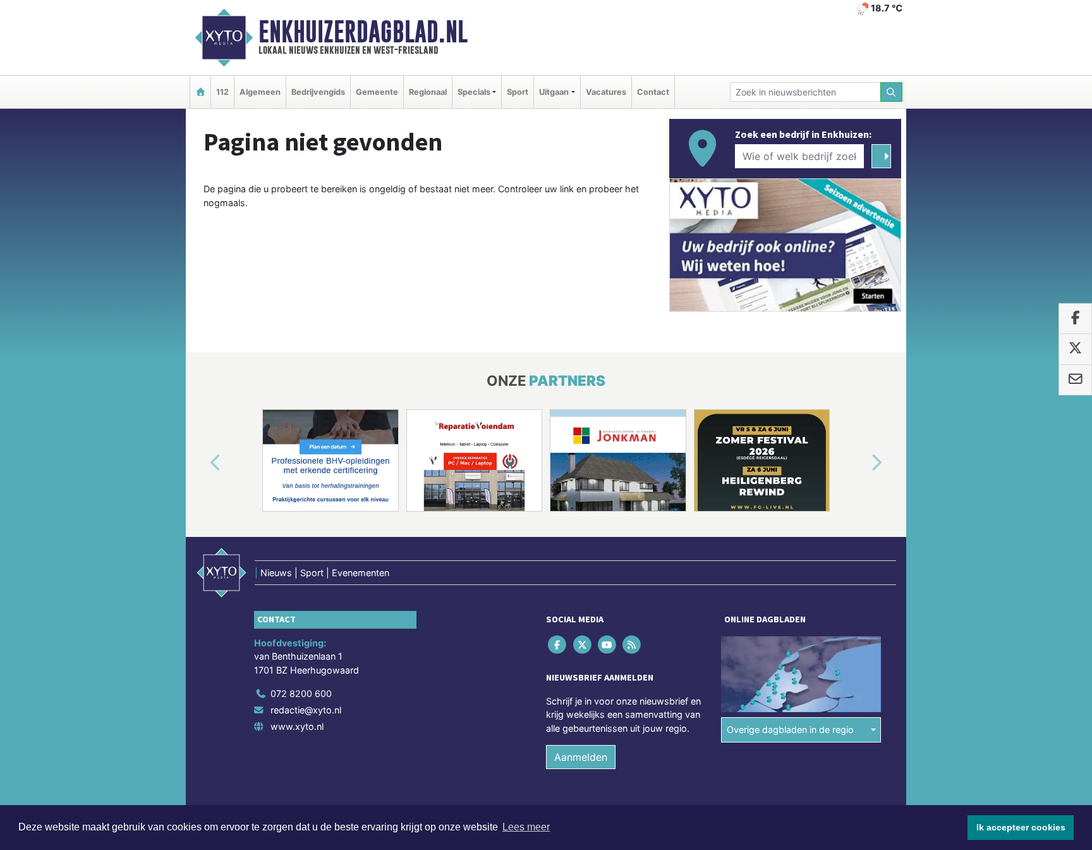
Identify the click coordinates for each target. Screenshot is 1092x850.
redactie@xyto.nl (305, 710)
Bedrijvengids (318, 92)
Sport (517, 92)
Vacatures (606, 92)
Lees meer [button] (526, 827)
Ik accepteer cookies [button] (1020, 827)
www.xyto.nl (297, 726)
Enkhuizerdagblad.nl (363, 31)
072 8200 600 (301, 693)
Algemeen (260, 92)
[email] (1075, 380)
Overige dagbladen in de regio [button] (790, 729)
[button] (201, 463)
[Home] (200, 92)
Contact (653, 92)
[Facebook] (558, 644)
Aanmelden (580, 757)
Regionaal (428, 92)
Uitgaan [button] (554, 92)
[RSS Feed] (633, 644)
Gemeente (377, 92)
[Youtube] (607, 644)
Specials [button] (474, 92)
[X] (583, 644)
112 (222, 92)
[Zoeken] (891, 92)
